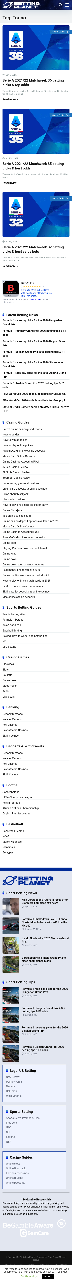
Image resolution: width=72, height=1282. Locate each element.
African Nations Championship (21, 808)
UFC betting (9, 646)
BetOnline (35, 299)
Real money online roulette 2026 (22, 569)
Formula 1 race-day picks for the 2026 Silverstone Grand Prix (33, 364)
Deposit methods (13, 714)
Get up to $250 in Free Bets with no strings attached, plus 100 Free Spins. (36, 293)
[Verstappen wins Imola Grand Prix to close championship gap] (11, 972)
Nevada (10, 1086)
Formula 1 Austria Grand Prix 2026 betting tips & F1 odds (33, 385)
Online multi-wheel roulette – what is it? (26, 575)
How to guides (11, 434)
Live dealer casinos (14, 499)
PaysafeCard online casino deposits (24, 450)
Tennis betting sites (14, 614)
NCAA (6, 836)
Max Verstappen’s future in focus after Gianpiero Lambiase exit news (45, 901)
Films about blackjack (15, 494)
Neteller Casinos (12, 719)
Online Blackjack (12, 510)
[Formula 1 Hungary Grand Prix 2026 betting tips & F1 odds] (11, 1022)
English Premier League (16, 813)
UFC (8, 1127)
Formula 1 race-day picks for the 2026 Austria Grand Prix (34, 374)
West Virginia (14, 1095)
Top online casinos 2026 (17, 515)
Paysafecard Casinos (15, 730)
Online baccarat (15, 1182)
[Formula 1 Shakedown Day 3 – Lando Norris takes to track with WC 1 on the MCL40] (11, 933)
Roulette (7, 675)
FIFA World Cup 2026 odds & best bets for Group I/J (34, 400)
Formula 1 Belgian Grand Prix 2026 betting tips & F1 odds (34, 353)
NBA (8, 1141)
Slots (6, 669)
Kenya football (11, 802)
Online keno (9, 553)
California (12, 1091)
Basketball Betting (13, 831)
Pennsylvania (14, 1081)
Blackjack (8, 664)
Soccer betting (11, 792)
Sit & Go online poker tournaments (23, 586)
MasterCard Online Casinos (19, 456)
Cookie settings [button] (29, 1276)
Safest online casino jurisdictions (22, 429)
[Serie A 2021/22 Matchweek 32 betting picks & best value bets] (36, 214)
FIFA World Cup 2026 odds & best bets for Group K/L (34, 393)
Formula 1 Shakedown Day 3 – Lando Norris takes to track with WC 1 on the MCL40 (44, 922)
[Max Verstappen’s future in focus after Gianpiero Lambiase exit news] (11, 914)
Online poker (10, 559)
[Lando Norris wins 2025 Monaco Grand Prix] (11, 952)
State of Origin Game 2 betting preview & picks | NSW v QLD (36, 408)
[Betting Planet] (21, 4)
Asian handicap (12, 625)
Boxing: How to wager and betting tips (25, 636)
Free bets (11, 1122)
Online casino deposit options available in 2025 (30, 521)
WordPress (53, 1257)
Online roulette (14, 1177)
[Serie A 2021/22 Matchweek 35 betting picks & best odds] (36, 131)
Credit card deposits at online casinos (25, 488)
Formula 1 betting (13, 619)
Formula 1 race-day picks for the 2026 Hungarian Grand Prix (32, 322)
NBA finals (9, 847)
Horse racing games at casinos (21, 483)
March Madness (12, 841)
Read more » (10, 99)
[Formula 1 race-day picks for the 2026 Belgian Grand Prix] (11, 1041)
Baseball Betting (12, 630)
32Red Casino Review (15, 467)
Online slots (9, 542)
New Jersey (13, 1077)
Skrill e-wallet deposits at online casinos (26, 591)
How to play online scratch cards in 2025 (27, 580)
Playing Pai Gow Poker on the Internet (25, 548)
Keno (6, 691)
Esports (10, 1136)
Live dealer (9, 696)
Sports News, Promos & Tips (23, 1118)
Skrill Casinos (11, 735)
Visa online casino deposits (19, 597)
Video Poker (10, 685)
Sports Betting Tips (60, 32)
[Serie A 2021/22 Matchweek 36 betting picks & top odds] (36, 47)
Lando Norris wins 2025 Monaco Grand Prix (45, 940)
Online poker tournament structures (23, 564)
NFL (5, 641)
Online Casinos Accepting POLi (21, 461)
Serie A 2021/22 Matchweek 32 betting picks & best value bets (33, 249)
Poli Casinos (10, 724)
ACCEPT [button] (48, 1276)
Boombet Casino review (16, 477)
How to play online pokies (18, 445)
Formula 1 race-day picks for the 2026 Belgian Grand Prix (34, 343)
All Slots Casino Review (16, 472)
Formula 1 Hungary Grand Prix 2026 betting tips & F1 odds (34, 332)
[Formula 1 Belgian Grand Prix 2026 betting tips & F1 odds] (11, 1061)
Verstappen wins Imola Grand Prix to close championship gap (44, 959)
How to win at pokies (15, 440)
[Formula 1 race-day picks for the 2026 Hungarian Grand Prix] (11, 1003)
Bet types (8, 852)
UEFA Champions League (17, 797)
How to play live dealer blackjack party (25, 504)
